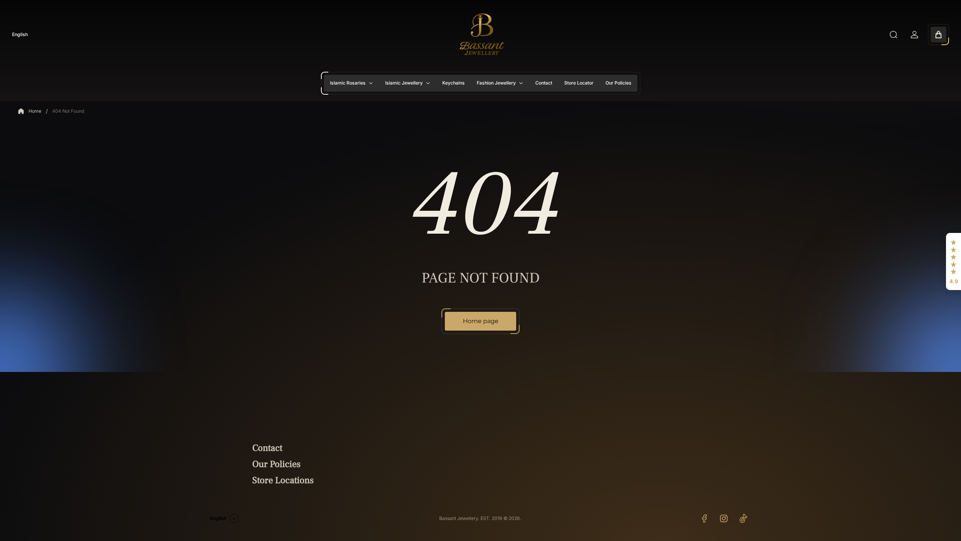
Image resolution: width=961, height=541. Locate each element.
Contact (267, 448)
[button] (953, 261)
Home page (481, 321)
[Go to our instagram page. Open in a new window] (723, 518)
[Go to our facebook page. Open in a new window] (704, 518)
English (20, 34)
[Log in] (914, 34)
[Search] (893, 34)
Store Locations (283, 480)
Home (35, 111)
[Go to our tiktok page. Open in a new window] (743, 518)
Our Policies (276, 464)
